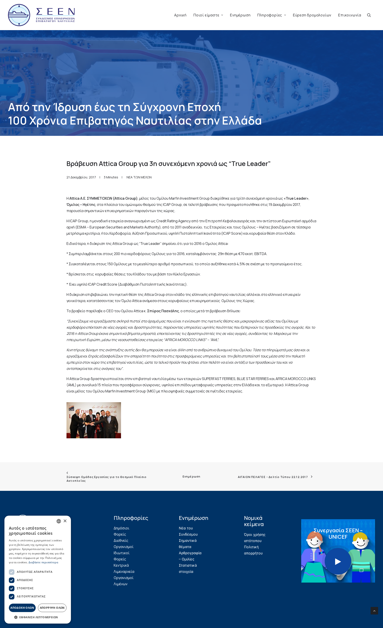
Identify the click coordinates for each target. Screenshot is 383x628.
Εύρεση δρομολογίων (312, 15)
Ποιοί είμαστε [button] (206, 15)
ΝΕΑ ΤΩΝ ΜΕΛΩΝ (139, 177)
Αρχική (180, 15)
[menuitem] (180, 15)
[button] (371, 15)
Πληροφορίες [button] (269, 15)
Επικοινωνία (349, 15)
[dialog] (37, 570)
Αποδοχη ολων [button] (22, 608)
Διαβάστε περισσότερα (43, 562)
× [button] (64, 521)
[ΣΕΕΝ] (41, 15)
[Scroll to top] (374, 610)
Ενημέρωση (240, 15)
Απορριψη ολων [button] (52, 608)
